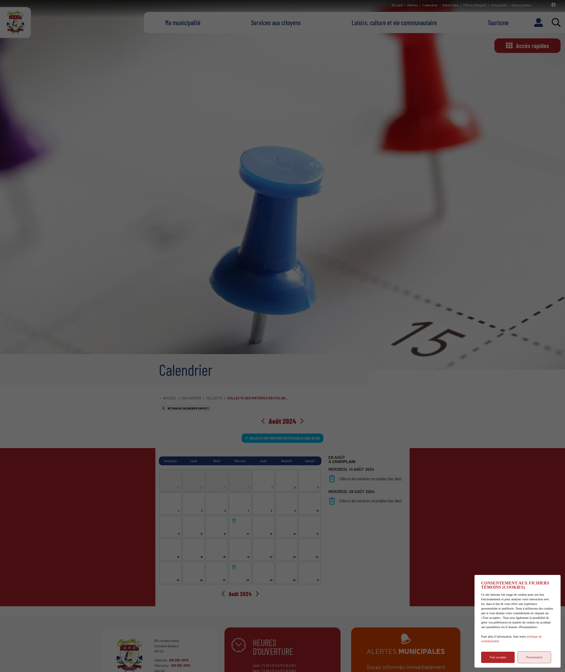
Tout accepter (498, 657)
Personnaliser (534, 657)
